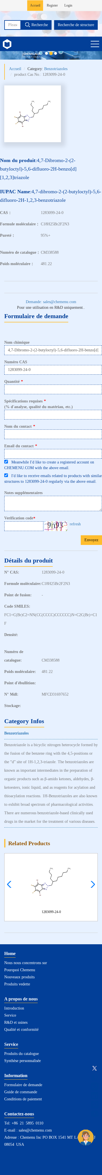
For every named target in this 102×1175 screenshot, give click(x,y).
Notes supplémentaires (23, 493)
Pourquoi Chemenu (19, 970)
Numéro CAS (15, 362)
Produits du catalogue (21, 1054)
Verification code (19, 518)
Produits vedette (17, 984)
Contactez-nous (19, 1113)
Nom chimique (16, 342)
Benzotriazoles (55, 69)
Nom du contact (19, 426)
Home (10, 953)
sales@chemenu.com (35, 1130)
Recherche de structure (76, 25)
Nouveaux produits (19, 977)
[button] (91, 884)
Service (10, 1015)
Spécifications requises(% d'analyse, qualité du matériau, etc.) (38, 404)
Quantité (13, 381)
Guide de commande (20, 1092)
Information (15, 1075)
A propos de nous (21, 998)
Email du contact (20, 446)
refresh (75, 524)
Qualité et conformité (21, 1029)
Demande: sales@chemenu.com (51, 302)
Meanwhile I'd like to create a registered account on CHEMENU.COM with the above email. (49, 465)
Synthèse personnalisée (22, 1061)
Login (68, 5)
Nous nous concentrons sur (25, 963)
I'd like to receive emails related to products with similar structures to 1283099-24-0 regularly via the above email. (53, 479)
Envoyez (91, 540)
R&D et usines (15, 1022)
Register (52, 5)
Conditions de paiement (23, 1099)
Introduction (14, 1008)
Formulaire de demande (23, 1085)
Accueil (35, 5)
